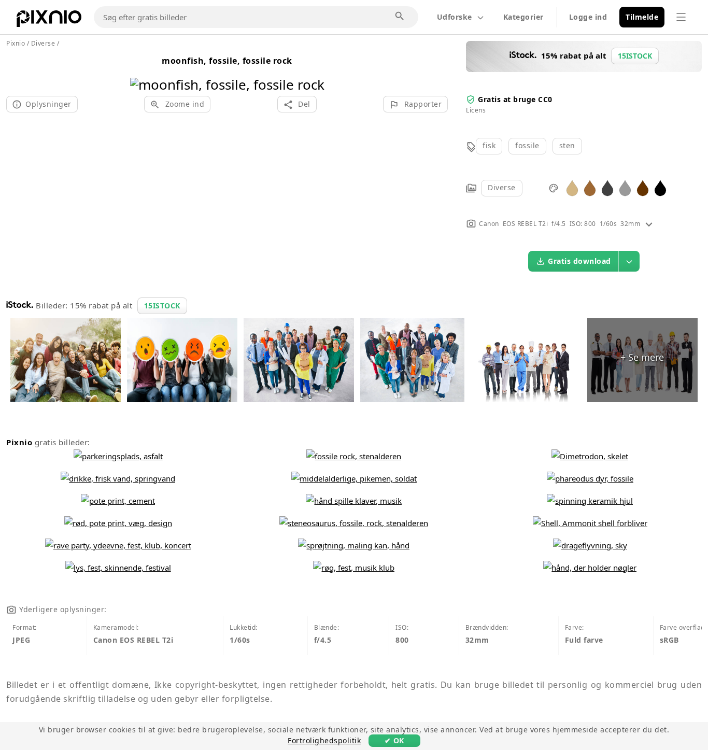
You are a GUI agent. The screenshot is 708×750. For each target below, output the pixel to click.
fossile (527, 145)
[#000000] (660, 187)
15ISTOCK (162, 305)
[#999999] (625, 187)
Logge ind (588, 17)
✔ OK (394, 740)
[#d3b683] (572, 187)
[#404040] (607, 187)
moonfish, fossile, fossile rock (227, 60)
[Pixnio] (49, 20)
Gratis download (579, 261)
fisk (489, 145)
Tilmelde (642, 17)
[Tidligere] (141, 71)
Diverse (502, 187)
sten (567, 145)
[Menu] (681, 17)
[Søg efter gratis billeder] (400, 16)
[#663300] (642, 187)
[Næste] (312, 71)
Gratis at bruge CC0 (515, 99)
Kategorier (523, 17)
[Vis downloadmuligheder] (629, 261)
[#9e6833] (590, 187)
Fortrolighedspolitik (324, 740)
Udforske (454, 17)
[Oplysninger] (649, 223)
